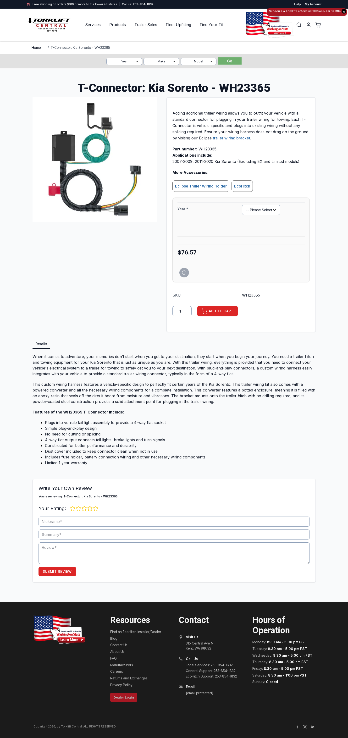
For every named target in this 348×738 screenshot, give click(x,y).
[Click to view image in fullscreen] (95, 159)
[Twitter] (305, 727)
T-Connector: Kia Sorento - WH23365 (80, 47)
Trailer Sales (145, 25)
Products (117, 25)
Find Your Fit (211, 25)
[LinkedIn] (312, 727)
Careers (116, 671)
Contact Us (118, 645)
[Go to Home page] (49, 24)
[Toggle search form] (299, 25)
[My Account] (308, 25)
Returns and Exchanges (129, 678)
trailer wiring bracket (231, 138)
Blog (113, 638)
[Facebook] (297, 727)
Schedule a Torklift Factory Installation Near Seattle (307, 11)
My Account (313, 4)
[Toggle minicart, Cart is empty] (318, 25)
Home (36, 47)
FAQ (113, 658)
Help (297, 4)
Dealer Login (124, 697)
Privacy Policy (121, 685)
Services (93, 25)
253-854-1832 (143, 4)
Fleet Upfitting (178, 25)
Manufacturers (121, 665)
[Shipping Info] (184, 272)
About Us (117, 652)
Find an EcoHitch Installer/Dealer (135, 632)
